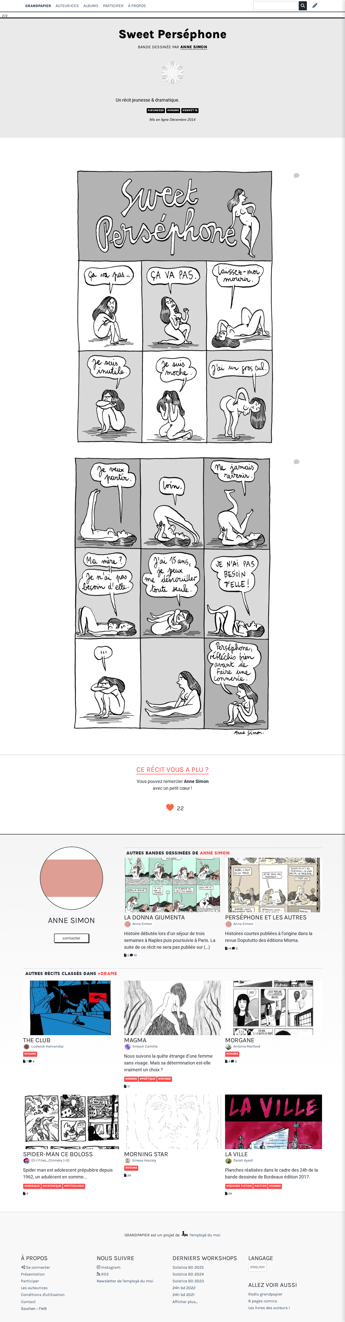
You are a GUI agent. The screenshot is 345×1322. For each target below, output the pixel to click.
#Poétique (148, 1078)
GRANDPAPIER (38, 6)
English (257, 1267)
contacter (71, 938)
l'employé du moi (204, 1235)
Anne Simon (193, 46)
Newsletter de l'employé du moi (125, 1281)
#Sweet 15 (190, 110)
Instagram (110, 1267)
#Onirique (32, 1186)
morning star (146, 1154)
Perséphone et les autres (266, 917)
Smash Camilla (145, 1047)
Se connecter (37, 1267)
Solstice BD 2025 (188, 1267)
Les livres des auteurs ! (269, 1307)
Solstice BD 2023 (188, 1281)
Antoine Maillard (246, 1047)
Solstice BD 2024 (188, 1274)
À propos (137, 5)
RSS (104, 1274)
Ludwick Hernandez (47, 1047)
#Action (260, 1186)
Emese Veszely (144, 1160)
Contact (28, 1301)
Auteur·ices (67, 5)
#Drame (173, 110)
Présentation (33, 1274)
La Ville (236, 1154)
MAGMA (135, 1040)
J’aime (170, 807)
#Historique (51, 1186)
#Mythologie (74, 1186)
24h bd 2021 (183, 1294)
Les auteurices (34, 1287)
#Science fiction (239, 1186)
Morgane (239, 1040)
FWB (43, 1308)
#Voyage (164, 1078)
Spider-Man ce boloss (58, 1154)
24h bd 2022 (184, 1287)
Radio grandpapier (265, 1294)
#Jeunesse (156, 110)
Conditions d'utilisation (43, 1294)
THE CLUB (37, 1040)
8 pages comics (262, 1300)
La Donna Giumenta (154, 917)
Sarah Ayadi (243, 1160)
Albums (90, 5)
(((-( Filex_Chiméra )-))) (50, 1160)
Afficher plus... (185, 1301)
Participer (113, 5)
